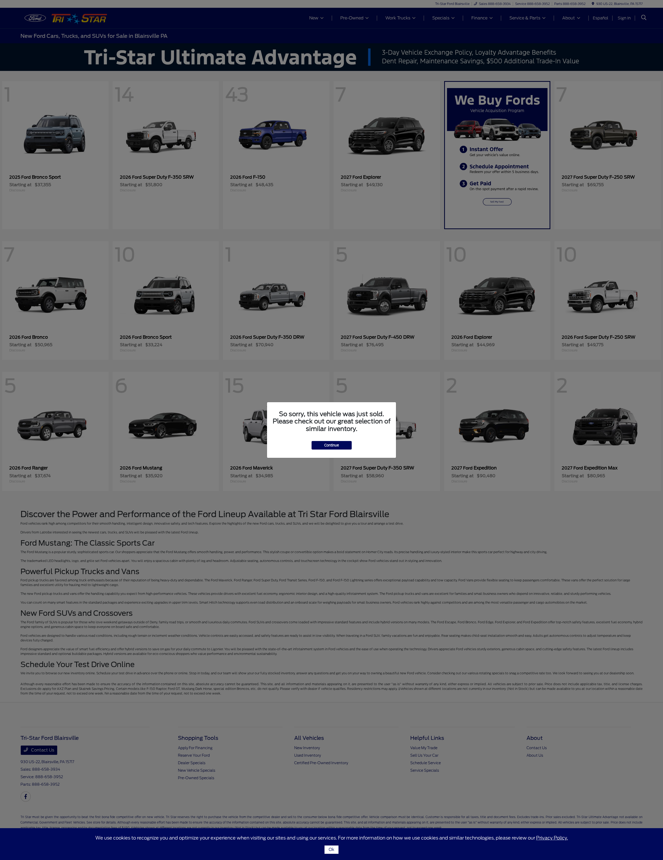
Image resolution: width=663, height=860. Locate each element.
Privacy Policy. (552, 838)
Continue (331, 445)
